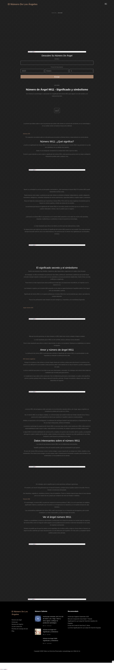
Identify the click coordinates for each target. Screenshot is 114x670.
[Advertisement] (57, 39)
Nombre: (57, 59)
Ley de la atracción (17, 626)
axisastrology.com (68, 651)
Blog (13, 631)
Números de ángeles (17, 624)
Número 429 (26, 133)
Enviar (57, 77)
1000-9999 (56, 85)
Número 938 (26, 499)
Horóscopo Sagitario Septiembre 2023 (78, 616)
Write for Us (77, 651)
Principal (54, 12)
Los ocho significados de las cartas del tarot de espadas (84, 627)
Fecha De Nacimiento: (57, 67)
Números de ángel (17, 620)
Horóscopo (15, 622)
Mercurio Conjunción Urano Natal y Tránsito (80, 619)
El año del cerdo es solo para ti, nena (79, 625)
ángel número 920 (28, 307)
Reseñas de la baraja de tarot (20, 628)
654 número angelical (29, 359)
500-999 (48, 634)
